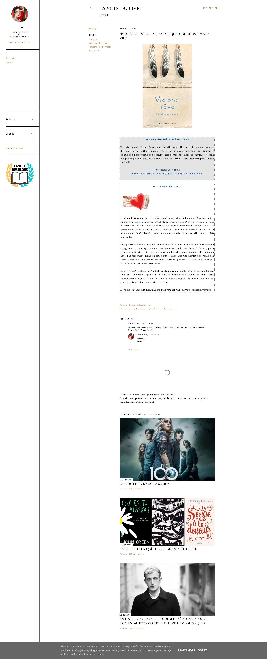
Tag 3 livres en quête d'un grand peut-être (158, 549)
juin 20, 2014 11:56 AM (145, 323)
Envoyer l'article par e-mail (140, 305)
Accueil (104, 15)
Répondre (133, 349)
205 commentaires (136, 554)
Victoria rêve (95, 50)
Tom (138, 334)
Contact (9, 62)
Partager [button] (93, 28)
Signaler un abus (15, 148)
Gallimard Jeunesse (98, 43)
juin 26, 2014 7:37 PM (150, 335)
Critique (93, 39)
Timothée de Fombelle (100, 47)
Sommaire (11, 58)
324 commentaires (136, 489)
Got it (202, 650)
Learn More (186, 650)
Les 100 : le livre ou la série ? (144, 484)
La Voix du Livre (121, 8)
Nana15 (131, 323)
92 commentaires (136, 628)
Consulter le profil (20, 42)
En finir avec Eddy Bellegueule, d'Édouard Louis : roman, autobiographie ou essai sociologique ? (163, 621)
